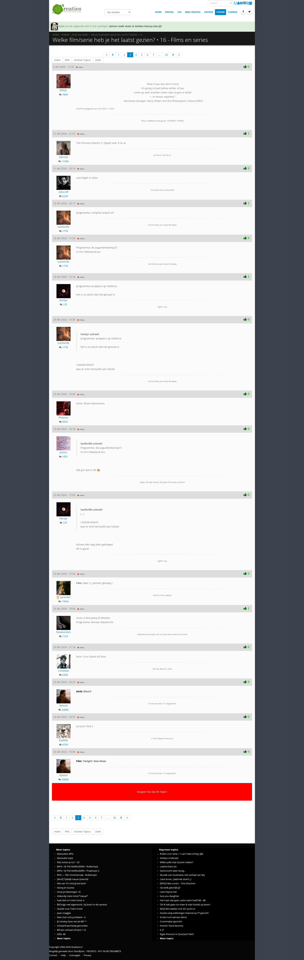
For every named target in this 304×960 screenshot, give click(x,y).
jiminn (63, 452)
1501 (65, 456)
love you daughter (169, 896)
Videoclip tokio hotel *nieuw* (72, 896)
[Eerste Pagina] (107, 54)
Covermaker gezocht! (171, 921)
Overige (232, 12)
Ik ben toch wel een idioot (173, 917)
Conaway (63, 670)
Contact (53, 955)
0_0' (162, 929)
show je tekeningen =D (69, 891)
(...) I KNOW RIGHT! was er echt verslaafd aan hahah (100, 518)
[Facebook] (243, 11)
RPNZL (63, 90)
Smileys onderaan (169, 858)
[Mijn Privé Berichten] (235, 3)
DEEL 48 (61, 934)
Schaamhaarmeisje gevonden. (72, 925)
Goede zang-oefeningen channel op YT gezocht (184, 913)
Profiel (169, 12)
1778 (65, 231)
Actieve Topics (82, 60)
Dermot (63, 157)
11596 (65, 161)
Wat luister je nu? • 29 (68, 862)
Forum (220, 12)
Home (158, 12)
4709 (65, 744)
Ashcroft (63, 192)
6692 (65, 421)
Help (63, 955)
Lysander (65, 597)
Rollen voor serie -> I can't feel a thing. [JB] (181, 853)
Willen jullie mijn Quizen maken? (176, 862)
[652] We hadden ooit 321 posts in (177, 908)
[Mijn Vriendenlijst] (250, 3)
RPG (67, 60)
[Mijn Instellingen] (241, 3)
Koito (62, 26)
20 (166, 54)
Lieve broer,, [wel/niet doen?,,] (175, 879)
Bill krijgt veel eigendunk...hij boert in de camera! (82, 904)
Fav (180, 12)
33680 (65, 709)
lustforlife (63, 226)
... (160, 54)
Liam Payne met (168, 891)
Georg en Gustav (65, 887)
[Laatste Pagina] (179, 54)
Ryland (63, 705)
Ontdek (208, 12)
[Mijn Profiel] (238, 3)
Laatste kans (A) (168, 866)
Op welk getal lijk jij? (170, 887)
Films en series (80, 34)
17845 (65, 601)
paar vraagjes (64, 913)
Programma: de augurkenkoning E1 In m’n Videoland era (101, 448)
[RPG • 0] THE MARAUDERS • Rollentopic (77, 866)
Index (57, 60)
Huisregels (74, 955)
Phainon (63, 417)
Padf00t (63, 740)
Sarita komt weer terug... (172, 870)
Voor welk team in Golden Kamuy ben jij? (137, 26)
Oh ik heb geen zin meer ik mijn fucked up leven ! (185, 904)
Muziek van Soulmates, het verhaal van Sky (182, 875)
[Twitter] (249, 11)
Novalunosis (63, 632)
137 (65, 304)
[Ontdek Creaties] (247, 3)
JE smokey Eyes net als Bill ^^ (72, 921)
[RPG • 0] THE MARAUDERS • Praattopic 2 (78, 870)
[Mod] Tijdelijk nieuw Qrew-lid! (72, 879)
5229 (65, 196)
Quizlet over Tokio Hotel (69, 908)
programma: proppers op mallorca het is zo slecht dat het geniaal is (101, 341)
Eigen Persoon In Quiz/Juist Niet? (177, 934)
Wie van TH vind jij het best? (71, 883)
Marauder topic (65, 858)
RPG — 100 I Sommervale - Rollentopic (77, 875)
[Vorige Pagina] (112, 54)
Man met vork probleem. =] (71, 917)
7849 (65, 94)
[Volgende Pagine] (173, 54)
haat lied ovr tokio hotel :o (70, 900)
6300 (65, 674)
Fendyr (63, 300)
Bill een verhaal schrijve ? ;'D (71, 929)
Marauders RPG (65, 853)
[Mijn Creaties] (244, 3)
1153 (65, 636)
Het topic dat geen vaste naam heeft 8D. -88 (182, 900)
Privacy (87, 955)
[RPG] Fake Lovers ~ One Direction (177, 883)
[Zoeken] (230, 3)
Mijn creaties (193, 12)
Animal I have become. (171, 925)
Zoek (98, 60)
